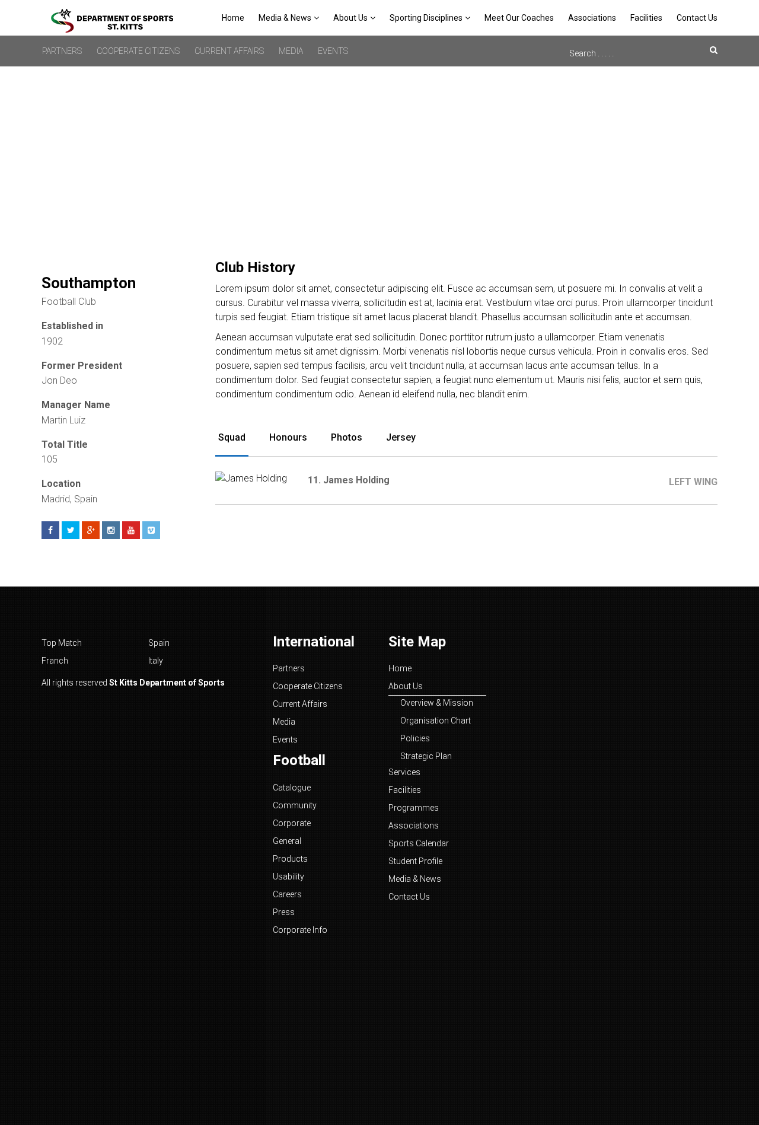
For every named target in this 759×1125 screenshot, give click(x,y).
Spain (159, 643)
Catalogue (292, 787)
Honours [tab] (288, 437)
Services (404, 772)
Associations (592, 18)
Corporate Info (300, 930)
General (287, 841)
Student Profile (415, 861)
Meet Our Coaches (519, 18)
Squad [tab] (231, 437)
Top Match (62, 643)
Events (333, 51)
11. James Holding (349, 480)
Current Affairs (229, 51)
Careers (287, 894)
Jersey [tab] (401, 437)
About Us (350, 18)
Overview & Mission (436, 702)
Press (284, 912)
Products (290, 858)
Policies (415, 738)
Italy (155, 660)
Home (233, 18)
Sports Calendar (418, 843)
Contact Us (697, 18)
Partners (62, 51)
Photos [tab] (346, 437)
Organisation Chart (435, 720)
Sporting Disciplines (426, 18)
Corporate (292, 823)
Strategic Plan (426, 756)
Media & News (285, 18)
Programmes (413, 807)
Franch (55, 660)
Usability (288, 876)
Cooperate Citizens (138, 51)
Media (291, 51)
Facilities (646, 18)
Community (295, 805)
